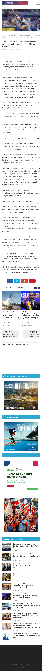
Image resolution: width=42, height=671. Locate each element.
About (23, 667)
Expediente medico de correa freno (10, 335)
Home (4, 35)
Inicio (10, 667)
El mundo (12, 35)
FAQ (17, 667)
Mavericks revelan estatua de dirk (32, 335)
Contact (30, 667)
